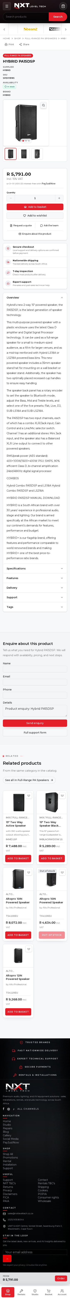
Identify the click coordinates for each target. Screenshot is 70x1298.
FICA (6, 1197)
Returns (8, 1187)
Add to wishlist (37, 215)
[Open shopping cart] (63, 6)
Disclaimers (10, 1194)
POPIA (42, 1194)
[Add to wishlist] (28, 795)
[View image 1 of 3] (10, 154)
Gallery (7, 1135)
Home (6, 38)
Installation (10, 1164)
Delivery (12, 587)
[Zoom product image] (43, 105)
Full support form (35, 732)
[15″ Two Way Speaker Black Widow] (52, 802)
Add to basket (37, 207)
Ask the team (51, 225)
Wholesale (44, 1201)
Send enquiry (35, 723)
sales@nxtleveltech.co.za (20, 1213)
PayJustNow (11, 1142)
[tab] (23, 141)
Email (6, 676)
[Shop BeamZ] (26, 29)
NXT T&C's (9, 1183)
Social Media (10, 1138)
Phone (7, 689)
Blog (6, 1131)
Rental (7, 1161)
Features (12, 578)
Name (7, 663)
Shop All (8, 1154)
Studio (7, 1124)
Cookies (43, 1190)
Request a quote (22, 225)
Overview (13, 297)
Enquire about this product (36, 233)
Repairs (7, 1128)
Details (7, 702)
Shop (17, 38)
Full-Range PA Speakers (41, 38)
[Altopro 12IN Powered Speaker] (18, 955)
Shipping (43, 1187)
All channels (28, 1108)
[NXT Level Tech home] (29, 6)
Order (61, 1278)
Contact (43, 1180)
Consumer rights (48, 1197)
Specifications (16, 568)
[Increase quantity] (59, 198)
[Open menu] (7, 6)
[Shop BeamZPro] (51, 29)
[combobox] (26, 16)
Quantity (11, 192)
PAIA (6, 1201)
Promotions (10, 1157)
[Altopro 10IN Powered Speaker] (18, 879)
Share (26, 44)
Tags (10, 607)
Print (11, 44)
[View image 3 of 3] (37, 154)
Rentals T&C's (46, 1183)
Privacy (7, 1190)
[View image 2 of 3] (24, 154)
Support (12, 597)
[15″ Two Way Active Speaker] (18, 802)
